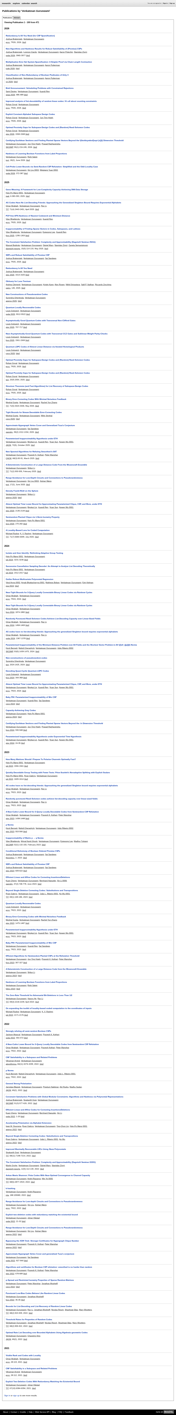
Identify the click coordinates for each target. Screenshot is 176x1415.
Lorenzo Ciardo (30, 52)
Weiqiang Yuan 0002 (49, 170)
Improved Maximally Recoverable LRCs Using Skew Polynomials (36, 1149)
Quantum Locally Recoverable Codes (23, 307)
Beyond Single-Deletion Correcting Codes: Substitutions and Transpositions (42, 890)
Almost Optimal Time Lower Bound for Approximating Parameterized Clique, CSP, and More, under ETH (54, 504)
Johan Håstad (34, 1218)
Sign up (172, 3)
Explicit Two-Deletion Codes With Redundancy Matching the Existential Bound (43, 1381)
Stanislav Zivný (80, 52)
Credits (23, 1412)
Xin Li (59, 1113)
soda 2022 (10, 1038)
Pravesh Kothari (48, 1047)
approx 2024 (11, 717)
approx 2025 (11, 301)
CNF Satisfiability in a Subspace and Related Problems (31, 1057)
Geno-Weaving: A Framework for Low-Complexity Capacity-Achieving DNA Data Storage (47, 189)
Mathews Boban (53, 582)
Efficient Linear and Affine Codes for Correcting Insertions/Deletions (38, 877)
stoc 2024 (10, 625)
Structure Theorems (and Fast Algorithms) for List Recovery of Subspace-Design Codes (47, 386)
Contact (14, 1412)
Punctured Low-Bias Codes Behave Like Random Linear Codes (35, 1293)
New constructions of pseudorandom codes (26, 658)
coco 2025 (10, 353)
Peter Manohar (51, 455)
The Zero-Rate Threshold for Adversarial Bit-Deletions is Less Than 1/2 (39, 995)
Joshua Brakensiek (14, 39)
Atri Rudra (64, 1087)
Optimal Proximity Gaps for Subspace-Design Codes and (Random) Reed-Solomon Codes (48, 127)
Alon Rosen (60, 284)
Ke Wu (62, 1139)
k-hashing (10, 1188)
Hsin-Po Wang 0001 (14, 193)
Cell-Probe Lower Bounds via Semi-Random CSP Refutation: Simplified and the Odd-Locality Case (52, 167)
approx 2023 (11, 976)
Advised (17, 18)
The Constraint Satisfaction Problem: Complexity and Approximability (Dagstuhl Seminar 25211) (51, 242)
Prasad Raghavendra (51, 144)
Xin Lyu (31, 1205)
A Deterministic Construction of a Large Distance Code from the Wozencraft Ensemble (46, 969)
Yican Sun (53, 442)
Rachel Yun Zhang (49, 402)
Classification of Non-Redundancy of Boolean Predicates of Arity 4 (37, 75)
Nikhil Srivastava (73, 284)
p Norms (10, 825)
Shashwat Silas (71, 1310)
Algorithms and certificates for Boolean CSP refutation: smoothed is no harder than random (49, 1267)
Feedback (69, 1412)
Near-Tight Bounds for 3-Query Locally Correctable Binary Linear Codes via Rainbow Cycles (49, 592)
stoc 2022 (10, 1274)
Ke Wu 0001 (64, 894)
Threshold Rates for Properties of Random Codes (29, 1319)
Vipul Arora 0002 (13, 582)
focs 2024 (10, 612)
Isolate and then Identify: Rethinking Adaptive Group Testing (34, 553)
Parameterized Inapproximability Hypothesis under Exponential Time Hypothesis (43, 736)
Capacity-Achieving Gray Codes (21, 710)
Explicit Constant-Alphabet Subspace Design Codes (30, 114)
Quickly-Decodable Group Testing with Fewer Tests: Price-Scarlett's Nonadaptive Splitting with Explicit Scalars (58, 772)
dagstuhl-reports (13, 248)
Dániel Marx (48, 245)
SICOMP (9, 147)
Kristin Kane (48, 284)
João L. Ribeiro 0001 (49, 894)
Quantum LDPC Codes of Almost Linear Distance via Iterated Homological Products (45, 347)
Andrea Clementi (13, 284)
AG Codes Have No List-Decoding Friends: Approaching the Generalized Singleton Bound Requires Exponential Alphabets (63, 202)
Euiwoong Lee (49, 232)
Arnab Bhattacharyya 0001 (32, 582)
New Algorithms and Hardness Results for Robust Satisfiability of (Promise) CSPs (44, 49)
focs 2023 (10, 962)
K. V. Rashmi (25, 533)
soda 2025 (10, 314)
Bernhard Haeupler (47, 881)
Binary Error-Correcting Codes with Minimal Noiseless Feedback (36, 917)
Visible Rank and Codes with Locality (23, 1355)
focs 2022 (10, 1300)
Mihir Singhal (46, 416)
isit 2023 (9, 766)
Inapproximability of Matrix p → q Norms (25, 838)
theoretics (10, 858)
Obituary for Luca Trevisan (18, 281)
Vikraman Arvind (13, 1061)
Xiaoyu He (32, 998)
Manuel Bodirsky (13, 245)
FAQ (60, 1412)
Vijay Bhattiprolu (13, 219)
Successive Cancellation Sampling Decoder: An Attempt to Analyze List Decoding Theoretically (50, 566)
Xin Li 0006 (62, 881)
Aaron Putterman (52, 65)
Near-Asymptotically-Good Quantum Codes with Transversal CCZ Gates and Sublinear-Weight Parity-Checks (57, 334)
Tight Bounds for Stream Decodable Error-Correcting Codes (34, 412)
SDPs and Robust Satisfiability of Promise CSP (28, 255)
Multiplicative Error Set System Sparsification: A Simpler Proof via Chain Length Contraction (49, 62)
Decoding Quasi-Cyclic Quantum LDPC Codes (27, 671)
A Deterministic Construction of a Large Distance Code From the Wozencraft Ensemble (46, 465)
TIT (7, 209)
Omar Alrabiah (12, 206)
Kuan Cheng (11, 881)
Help (31, 1412)
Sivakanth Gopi (30, 1100)
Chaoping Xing (34, 1336)
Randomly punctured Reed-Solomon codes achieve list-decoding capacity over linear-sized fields (52, 799)
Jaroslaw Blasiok (13, 1087)
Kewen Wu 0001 (66, 442)
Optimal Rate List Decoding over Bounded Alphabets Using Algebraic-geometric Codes (47, 1332)
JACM (8, 445)
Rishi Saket (32, 157)
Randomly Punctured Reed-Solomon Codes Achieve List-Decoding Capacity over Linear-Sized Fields (53, 619)
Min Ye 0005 (47, 1179)
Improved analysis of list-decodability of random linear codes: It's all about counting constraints (51, 101)
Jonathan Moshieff (36, 1323)
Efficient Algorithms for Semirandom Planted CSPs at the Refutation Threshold (42, 956)
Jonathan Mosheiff (50, 1283)
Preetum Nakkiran (51, 1087)
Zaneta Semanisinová (78, 245)
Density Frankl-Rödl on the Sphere (22, 491)
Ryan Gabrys (30, 776)
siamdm (9, 432)
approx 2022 (11, 1129)
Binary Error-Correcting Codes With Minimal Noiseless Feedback (36, 399)
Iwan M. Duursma (13, 1126)
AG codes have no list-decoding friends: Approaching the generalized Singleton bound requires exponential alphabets (62, 632)
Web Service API (42, 1412)
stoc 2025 (10, 275)
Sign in (165, 3)
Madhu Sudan (76, 1087)
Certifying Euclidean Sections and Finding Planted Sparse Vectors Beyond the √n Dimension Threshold (54, 723)
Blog (54, 1412)
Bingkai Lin (32, 442)
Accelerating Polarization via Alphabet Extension (29, 1123)
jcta (7, 1195)
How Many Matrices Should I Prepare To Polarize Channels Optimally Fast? (41, 759)
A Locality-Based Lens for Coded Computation (28, 530)
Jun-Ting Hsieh (46, 118)
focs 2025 (10, 235)
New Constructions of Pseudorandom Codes (27, 294)
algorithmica (11, 1064)
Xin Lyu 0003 (33, 170)
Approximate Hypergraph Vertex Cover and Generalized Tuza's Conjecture (40, 425)
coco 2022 (10, 1287)
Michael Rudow (12, 533)
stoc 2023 (10, 818)
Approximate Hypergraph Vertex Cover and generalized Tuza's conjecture (40, 1254)
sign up (16, 1395)
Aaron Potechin (66, 52)
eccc (8, 42)
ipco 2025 (10, 524)
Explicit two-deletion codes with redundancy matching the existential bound (42, 1215)
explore (16, 3)
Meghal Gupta (12, 402)
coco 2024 (10, 704)
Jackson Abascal (13, 1034)
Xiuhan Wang (45, 481)
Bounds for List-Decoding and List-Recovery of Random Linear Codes (39, 1306)
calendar (26, 3)
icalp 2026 (10, 68)
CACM (8, 458)
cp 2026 (9, 82)
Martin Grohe (11, 1165)
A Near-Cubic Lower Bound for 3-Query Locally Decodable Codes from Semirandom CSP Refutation (52, 812)
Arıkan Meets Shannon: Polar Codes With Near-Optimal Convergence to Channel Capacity (48, 1175)
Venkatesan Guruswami (33, 39)
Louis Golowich (12, 311)
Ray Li (44, 206)
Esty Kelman (87, 582)
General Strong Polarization (19, 1083)
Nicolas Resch (57, 1310)
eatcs (8, 288)
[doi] (24, 42)
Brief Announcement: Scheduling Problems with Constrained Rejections (40, 88)
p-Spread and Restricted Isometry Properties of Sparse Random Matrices (40, 1280)
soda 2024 (10, 638)
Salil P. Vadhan (87, 284)
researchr (6, 3)
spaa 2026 (10, 95)
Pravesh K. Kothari (36, 455)
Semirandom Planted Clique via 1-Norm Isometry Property (33, 517)
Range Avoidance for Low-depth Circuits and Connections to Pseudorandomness (44, 1201)
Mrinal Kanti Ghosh (29, 841)
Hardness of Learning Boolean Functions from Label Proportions (36, 153)
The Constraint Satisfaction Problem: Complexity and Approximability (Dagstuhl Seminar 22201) (51, 1162)
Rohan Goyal (11, 104)
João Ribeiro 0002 (65, 648)
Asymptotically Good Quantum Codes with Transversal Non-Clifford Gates (40, 320)
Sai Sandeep (50, 258)
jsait (7, 196)
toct (7, 160)
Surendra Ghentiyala (15, 298)
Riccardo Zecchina (103, 284)
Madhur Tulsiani (81, 841)
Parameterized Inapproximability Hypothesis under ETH (32, 438)
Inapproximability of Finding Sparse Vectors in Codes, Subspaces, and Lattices (43, 229)
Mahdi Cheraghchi (27, 648)
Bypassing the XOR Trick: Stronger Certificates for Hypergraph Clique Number (42, 1241)
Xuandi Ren (44, 91)
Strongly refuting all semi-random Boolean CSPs (28, 1031)
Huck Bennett (11, 648)
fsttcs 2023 (10, 989)
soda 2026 (10, 55)
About (5, 1412)
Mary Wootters (85, 1310)
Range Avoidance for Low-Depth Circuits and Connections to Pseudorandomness (44, 478)
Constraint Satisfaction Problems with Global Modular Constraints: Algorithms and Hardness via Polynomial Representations (64, 1097)
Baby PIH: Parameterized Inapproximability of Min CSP (31, 697)
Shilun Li (31, 468)
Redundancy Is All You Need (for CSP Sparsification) (30, 36)
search (34, 3)
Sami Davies (11, 91)
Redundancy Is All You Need (19, 268)
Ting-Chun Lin (63, 1126)
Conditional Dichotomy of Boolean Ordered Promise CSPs (33, 851)
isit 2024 (9, 560)
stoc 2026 (10, 134)
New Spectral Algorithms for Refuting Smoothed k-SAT (31, 451)
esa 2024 (10, 586)
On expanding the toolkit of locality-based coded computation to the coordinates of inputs (49, 1008)
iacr (7, 380)
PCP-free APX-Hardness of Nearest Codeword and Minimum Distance (38, 216)
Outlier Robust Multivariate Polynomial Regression (29, 579)
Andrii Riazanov (34, 1179)
